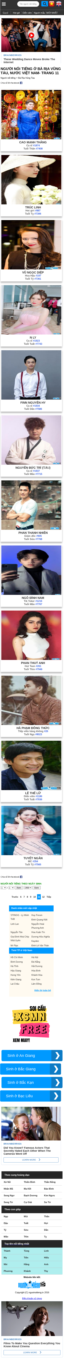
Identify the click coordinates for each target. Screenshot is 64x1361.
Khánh (27, 1271)
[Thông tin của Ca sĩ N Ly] (31, 333)
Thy (46, 1271)
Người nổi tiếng (8, 78)
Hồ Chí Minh (17, 957)
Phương (8, 1271)
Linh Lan (15, 924)
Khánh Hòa (36, 975)
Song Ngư (9, 1195)
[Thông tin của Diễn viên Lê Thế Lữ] (31, 789)
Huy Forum (36, 915)
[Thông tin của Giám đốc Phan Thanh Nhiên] (31, 529)
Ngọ (6, 1216)
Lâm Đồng (36, 983)
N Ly (33, 337)
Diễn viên (27, 13)
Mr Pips (14, 945)
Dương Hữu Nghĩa (40, 936)
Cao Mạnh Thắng (33, 142)
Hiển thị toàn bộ (42, 990)
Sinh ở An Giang (21, 1056)
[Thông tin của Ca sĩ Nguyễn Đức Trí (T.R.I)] (31, 464)
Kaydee (35, 941)
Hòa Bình (35, 970)
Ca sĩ (5, 13)
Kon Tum (35, 979)
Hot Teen (33, 666)
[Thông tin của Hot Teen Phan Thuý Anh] (31, 659)
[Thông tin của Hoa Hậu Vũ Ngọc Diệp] (31, 268)
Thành (7, 1251)
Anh (46, 1264)
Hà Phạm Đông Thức (33, 728)
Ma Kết (27, 1188)
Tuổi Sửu (33, 539)
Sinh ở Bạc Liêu (19, 1096)
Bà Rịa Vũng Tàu (26, 78)
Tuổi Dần (33, 409)
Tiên (26, 1257)
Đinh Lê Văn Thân (40, 945)
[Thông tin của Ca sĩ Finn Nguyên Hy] (31, 399)
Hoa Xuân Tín (38, 932)
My (5, 1257)
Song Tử (8, 1202)
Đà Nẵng (35, 961)
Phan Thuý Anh (33, 663)
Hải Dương (36, 966)
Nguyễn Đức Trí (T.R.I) (32, 467)
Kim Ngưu (49, 1195)
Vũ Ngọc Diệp (33, 272)
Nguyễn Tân (16, 932)
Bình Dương (17, 961)
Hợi (46, 1223)
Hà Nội (34, 957)
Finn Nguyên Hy (33, 402)
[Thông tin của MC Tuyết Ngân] (31, 854)
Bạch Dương (30, 1195)
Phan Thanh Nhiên (33, 532)
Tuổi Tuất (33, 343)
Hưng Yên (16, 975)
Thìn (26, 1236)
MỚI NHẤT (52, 13)
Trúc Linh (33, 207)
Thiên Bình (29, 1182)
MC (33, 861)
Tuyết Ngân (33, 858)
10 (34, 897)
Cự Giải (28, 1202)
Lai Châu (15, 983)
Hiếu (46, 1257)
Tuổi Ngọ (33, 734)
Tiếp (49, 897)
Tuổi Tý (33, 278)
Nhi (5, 1264)
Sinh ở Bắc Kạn (20, 1082)
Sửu (26, 1230)
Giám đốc (33, 536)
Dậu (6, 1223)
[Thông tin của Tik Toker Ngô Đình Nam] (31, 594)
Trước (15, 897)
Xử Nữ (7, 1182)
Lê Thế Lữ (33, 793)
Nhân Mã (8, 1188)
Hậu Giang (16, 970)
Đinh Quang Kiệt (39, 919)
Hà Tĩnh (14, 966)
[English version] (59, 5)
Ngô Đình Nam (33, 597)
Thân (46, 1216)
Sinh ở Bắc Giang (21, 1069)
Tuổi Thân (33, 148)
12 (43, 897)
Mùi (26, 1216)
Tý (5, 1230)
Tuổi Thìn (33, 669)
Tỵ (45, 1236)
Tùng (26, 1251)
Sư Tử (47, 1202)
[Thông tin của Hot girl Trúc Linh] (31, 203)
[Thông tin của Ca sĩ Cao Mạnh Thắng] (31, 138)
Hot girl (16, 13)
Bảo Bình (49, 1188)
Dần (46, 1230)
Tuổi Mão (33, 474)
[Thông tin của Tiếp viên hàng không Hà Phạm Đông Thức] (31, 724)
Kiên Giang (16, 979)
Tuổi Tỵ (33, 213)
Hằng (26, 1264)
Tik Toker (33, 601)
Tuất (26, 1223)
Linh (46, 1251)
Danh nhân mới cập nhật (24, 908)
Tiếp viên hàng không (33, 731)
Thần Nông (50, 1182)
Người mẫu (39, 13)
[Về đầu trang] (61, 1358)
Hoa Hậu (33, 275)
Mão (6, 1236)
